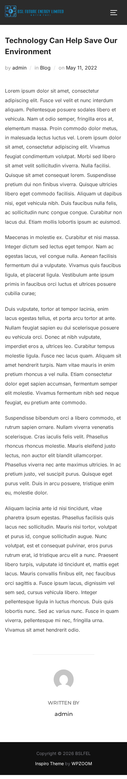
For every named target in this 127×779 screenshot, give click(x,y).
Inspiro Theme (49, 763)
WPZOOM (82, 763)
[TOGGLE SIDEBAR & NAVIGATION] (116, 12)
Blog (45, 68)
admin (19, 68)
